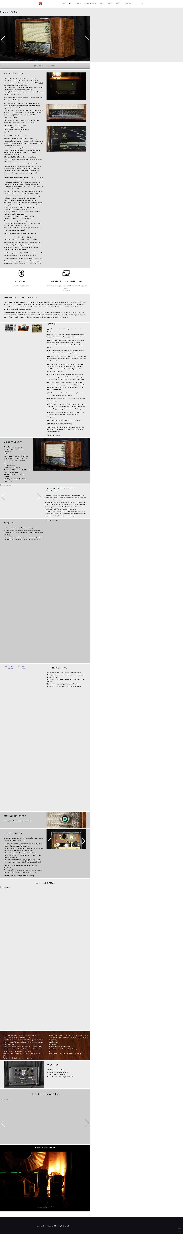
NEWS (70, 3)
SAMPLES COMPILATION (90, 3)
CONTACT (110, 3)
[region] (45, 38)
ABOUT (118, 3)
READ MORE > (21, 288)
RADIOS (77, 3)
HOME (63, 3)
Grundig (57, 435)
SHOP (101, 3)
